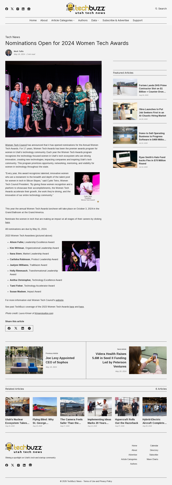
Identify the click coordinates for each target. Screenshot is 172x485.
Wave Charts (152, 459)
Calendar (154, 446)
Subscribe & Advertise (115, 20)
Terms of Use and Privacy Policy (97, 481)
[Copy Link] (29, 328)
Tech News (12, 37)
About (44, 20)
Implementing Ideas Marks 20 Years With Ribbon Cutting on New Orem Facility (99, 421)
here (7, 222)
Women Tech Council (16, 145)
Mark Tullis (19, 51)
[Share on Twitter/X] (15, 328)
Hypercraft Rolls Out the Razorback (126, 421)
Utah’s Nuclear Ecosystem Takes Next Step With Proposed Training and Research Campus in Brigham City (17, 421)
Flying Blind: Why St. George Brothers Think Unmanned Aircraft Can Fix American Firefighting (44, 421)
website (59, 300)
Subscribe (153, 455)
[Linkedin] (23, 9)
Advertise (133, 455)
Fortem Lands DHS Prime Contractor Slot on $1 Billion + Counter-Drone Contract (153, 88)
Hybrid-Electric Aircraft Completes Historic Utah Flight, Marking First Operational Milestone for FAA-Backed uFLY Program (155, 421)
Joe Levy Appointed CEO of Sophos (60, 360)
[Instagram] (17, 9)
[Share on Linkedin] (22, 328)
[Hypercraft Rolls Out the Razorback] (127, 406)
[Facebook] (6, 8)
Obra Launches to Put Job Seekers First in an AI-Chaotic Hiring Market (152, 112)
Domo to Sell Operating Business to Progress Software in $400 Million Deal (152, 136)
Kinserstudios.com (44, 313)
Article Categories (129, 459)
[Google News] (28, 9)
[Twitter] (12, 9)
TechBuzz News (74, 481)
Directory (154, 450)
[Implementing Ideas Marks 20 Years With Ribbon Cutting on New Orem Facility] (100, 406)
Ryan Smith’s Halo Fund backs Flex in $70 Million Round (152, 160)
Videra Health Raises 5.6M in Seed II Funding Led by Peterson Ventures (109, 360)
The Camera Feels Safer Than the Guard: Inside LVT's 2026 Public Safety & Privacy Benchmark (72, 421)
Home (33, 20)
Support (138, 20)
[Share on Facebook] (9, 328)
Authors (83, 20)
